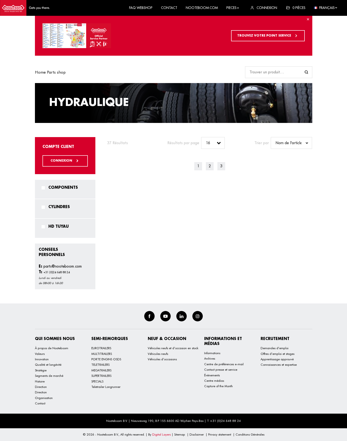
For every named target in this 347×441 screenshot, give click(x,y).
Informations (212, 353)
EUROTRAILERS (101, 348)
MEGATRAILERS (101, 370)
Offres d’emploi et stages (277, 354)
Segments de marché (49, 376)
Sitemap (179, 434)
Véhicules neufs (158, 354)
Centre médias (214, 380)
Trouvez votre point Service (264, 35)
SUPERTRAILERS (101, 376)
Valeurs (40, 354)
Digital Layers (161, 434)
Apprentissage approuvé (277, 359)
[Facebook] (149, 316)
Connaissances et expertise (279, 364)
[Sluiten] (308, 20)
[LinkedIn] (181, 316)
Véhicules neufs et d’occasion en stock (173, 348)
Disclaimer (197, 434)
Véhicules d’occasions (162, 359)
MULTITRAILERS (101, 354)
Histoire (40, 381)
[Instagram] (197, 316)
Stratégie (41, 370)
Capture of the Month (218, 386)
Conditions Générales (250, 434)
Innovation (42, 359)
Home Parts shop (50, 72)
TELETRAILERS (100, 364)
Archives (209, 358)
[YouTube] (165, 316)
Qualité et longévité (48, 364)
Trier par (261, 143)
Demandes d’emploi (274, 348)
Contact (40, 403)
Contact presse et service (220, 369)
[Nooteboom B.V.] (25, 8)
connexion (62, 160)
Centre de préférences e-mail (224, 364)
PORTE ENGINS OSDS (106, 359)
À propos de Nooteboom (51, 348)
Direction (41, 387)
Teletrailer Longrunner (105, 387)
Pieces (231, 8)
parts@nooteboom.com (60, 266)
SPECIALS (97, 381)
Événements (212, 375)
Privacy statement (219, 434)
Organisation (44, 398)
